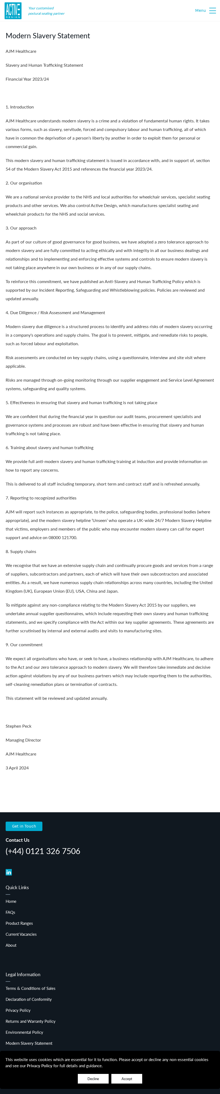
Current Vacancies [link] (21, 934)
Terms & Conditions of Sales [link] (31, 988)
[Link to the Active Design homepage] (13, 11)
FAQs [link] (10, 912)
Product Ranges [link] (19, 923)
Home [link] (11, 901)
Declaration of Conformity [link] (29, 999)
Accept (127, 1078)
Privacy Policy (39, 1065)
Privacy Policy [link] (18, 1010)
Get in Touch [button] (24, 826)
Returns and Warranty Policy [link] (31, 1021)
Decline (93, 1078)
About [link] (11, 945)
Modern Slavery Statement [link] (29, 1043)
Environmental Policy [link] (24, 1032)
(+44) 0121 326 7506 (43, 851)
